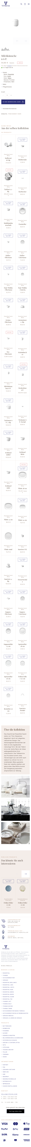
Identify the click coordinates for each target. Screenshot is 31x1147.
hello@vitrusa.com (9, 1094)
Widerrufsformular (9, 1079)
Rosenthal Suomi (8, 996)
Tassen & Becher (8, 1049)
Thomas (5, 975)
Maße (4, 84)
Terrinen (6, 1054)
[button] (21, 4)
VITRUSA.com (9, 965)
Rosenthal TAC (7, 999)
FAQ (4, 1067)
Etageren (6, 1030)
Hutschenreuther (9, 977)
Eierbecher (6, 1028)
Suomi (9, 76)
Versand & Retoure (9, 1069)
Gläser (5, 1033)
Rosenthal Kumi (8, 989)
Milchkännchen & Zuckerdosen (13, 1037)
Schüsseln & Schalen (10, 1040)
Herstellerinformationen (10, 108)
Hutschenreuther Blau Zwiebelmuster (15, 1013)
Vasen (5, 1056)
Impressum (6, 1083)
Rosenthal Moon (8, 994)
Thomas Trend (7, 1008)
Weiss (9, 78)
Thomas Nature (8, 1006)
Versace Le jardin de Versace (12, 1018)
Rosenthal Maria (8, 992)
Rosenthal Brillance (10, 982)
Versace (5, 980)
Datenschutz (7, 1081)
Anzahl (3, 92)
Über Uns (6, 1071)
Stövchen (6, 1047)
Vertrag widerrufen (15, 1111)
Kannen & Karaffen (9, 1035)
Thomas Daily (7, 1003)
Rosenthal (11, 74)
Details (5, 72)
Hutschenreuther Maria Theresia (14, 1011)
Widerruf (6, 1076)
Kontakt (5, 1064)
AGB (4, 1074)
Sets (4, 1045)
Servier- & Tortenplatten (11, 1042)
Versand (9, 65)
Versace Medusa (8, 1015)
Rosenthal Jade (8, 984)
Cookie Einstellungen (10, 1086)
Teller (5, 1052)
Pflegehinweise (7, 87)
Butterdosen (7, 1026)
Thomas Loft (7, 1001)
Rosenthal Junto (8, 987)
